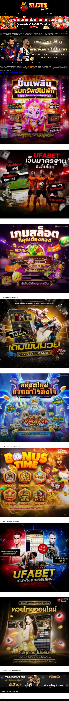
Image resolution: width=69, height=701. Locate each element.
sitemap (62, 13)
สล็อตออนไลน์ (49, 13)
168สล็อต (4, 296)
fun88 (5, 65)
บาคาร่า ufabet (38, 687)
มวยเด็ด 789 (5, 370)
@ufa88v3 (24, 72)
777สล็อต (4, 520)
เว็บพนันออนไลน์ (5, 221)
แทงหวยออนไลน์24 (6, 669)
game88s (4, 147)
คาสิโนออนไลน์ (19, 13)
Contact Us (3, 691)
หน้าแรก (6, 13)
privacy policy (16, 691)
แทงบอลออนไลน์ (34, 13)
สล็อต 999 (4, 445)
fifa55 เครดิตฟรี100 (30, 66)
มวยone (3, 594)
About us (9, 691)
